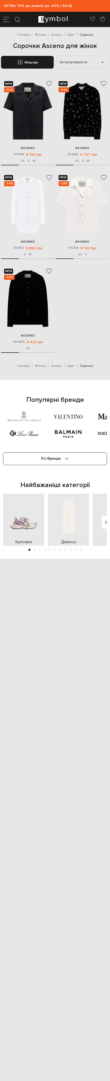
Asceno (28, 148)
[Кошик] (102, 19)
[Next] (106, 522)
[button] (29, 550)
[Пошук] (17, 19)
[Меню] (6, 19)
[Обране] (92, 19)
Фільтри (31, 62)
